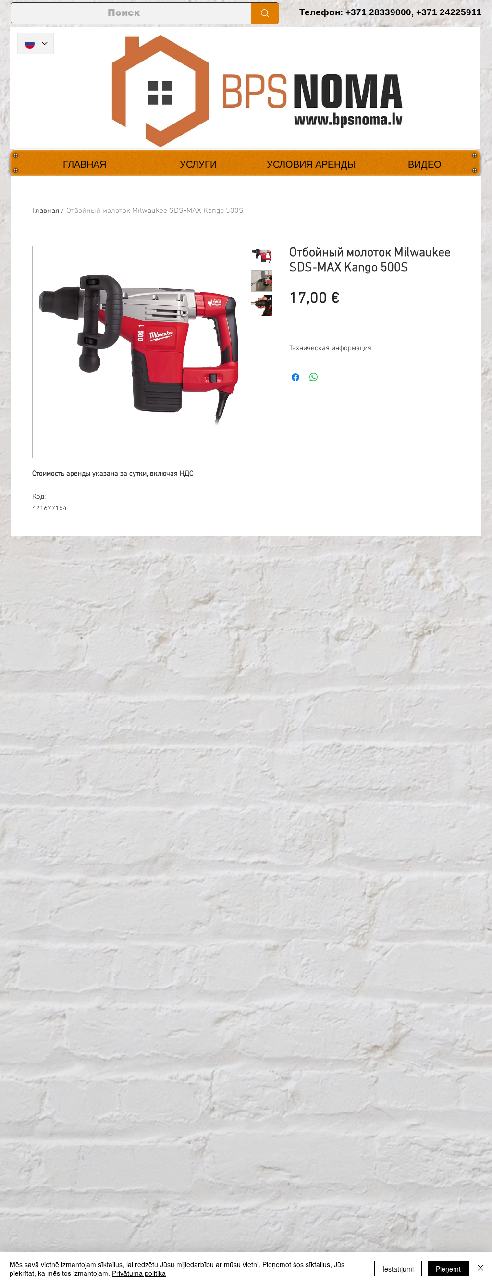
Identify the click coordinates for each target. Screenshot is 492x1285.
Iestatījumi (398, 1268)
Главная (45, 211)
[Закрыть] (480, 1268)
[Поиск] (265, 13)
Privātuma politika (139, 1273)
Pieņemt (448, 1268)
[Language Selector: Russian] (35, 43)
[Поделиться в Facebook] (295, 377)
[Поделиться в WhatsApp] (314, 377)
